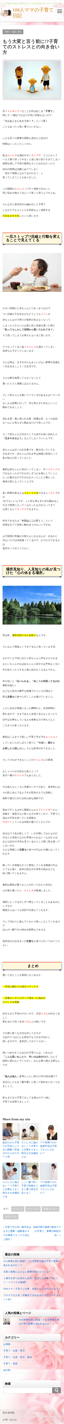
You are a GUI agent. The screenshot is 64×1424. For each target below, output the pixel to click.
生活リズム (11, 1216)
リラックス (33, 1209)
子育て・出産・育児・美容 (17, 1357)
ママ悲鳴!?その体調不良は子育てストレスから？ (48, 1147)
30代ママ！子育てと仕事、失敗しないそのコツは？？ (32, 1289)
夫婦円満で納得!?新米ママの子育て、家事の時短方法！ (47, 1231)
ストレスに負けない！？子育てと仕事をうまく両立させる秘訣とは (29, 1149)
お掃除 (6, 1344)
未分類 (6, 1370)
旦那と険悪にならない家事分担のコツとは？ (27, 1272)
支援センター (50, 1209)
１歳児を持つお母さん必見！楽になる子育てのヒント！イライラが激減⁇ (30, 1280)
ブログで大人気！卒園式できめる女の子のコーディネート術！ (32, 1297)
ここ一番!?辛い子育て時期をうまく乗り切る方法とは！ (29, 1187)
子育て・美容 (10, 1363)
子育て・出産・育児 (12, 32)
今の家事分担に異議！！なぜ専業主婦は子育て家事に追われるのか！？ (32, 1263)
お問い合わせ (10, 1419)
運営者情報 (9, 1413)
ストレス (18, 1209)
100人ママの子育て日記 (33, 12)
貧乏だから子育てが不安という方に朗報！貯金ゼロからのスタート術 (11, 1149)
